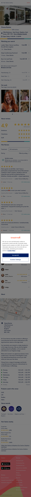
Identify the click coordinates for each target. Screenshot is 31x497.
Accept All (15, 255)
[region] (15, 248)
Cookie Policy (11, 250)
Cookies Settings (15, 259)
